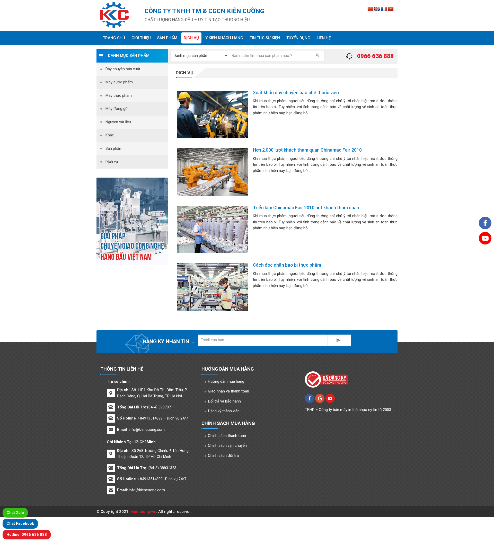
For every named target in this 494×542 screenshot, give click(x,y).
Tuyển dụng (298, 38)
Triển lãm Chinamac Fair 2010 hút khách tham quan (306, 207)
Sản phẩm (167, 38)
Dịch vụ (191, 38)
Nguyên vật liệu (118, 122)
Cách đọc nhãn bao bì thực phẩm (287, 265)
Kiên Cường (118, 15)
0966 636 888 (375, 56)
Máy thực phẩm (118, 95)
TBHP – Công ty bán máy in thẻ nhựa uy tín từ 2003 (348, 409)
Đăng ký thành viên (224, 411)
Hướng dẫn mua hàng (226, 381)
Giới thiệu (141, 38)
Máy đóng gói (116, 108)
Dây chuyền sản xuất (122, 69)
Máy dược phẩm (119, 82)
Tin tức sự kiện (265, 38)
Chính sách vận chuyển (227, 445)
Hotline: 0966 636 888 (26, 534)
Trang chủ (114, 38)
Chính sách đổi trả (223, 455)
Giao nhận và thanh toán (228, 391)
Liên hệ (324, 38)
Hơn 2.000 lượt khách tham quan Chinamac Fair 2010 (307, 150)
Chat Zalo (15, 512)
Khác (109, 135)
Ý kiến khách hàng (224, 38)
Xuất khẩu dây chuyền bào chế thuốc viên (296, 92)
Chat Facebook (20, 523)
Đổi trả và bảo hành (224, 401)
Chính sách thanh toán (227, 435)
